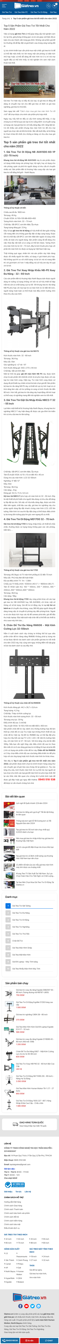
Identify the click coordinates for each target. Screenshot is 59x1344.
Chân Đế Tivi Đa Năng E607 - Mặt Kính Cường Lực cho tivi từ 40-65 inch (35, 1052)
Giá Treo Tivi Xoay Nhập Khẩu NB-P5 (27, 270)
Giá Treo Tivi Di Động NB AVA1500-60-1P (30, 151)
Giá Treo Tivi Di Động (39, 12)
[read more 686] (9, 884)
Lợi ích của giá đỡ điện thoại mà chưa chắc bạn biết (35, 848)
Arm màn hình (35, 1277)
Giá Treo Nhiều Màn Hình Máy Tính (26, 969)
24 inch (46, 1256)
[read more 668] (9, 805)
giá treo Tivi (20, 34)
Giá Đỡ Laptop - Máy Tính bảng (25, 962)
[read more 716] (9, 1104)
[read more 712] (9, 1080)
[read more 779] (38, 1306)
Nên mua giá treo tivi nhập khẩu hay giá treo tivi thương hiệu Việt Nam (35, 839)
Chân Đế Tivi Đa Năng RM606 (24, 625)
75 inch (21, 1243)
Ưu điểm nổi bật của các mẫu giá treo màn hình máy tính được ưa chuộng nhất (34, 866)
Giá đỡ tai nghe (36, 1270)
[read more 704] (9, 1031)
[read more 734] (14, 1185)
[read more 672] (9, 823)
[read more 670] (9, 814)
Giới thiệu (8, 1192)
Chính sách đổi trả (11, 1217)
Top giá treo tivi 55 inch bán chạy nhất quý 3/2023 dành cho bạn (33, 830)
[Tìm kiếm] (48, 5)
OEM (19, 1278)
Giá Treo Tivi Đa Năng (21, 913)
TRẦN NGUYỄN (45, 1148)
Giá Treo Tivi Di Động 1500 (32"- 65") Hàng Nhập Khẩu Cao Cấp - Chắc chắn (33, 1102)
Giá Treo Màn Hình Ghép (22, 948)
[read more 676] (9, 840)
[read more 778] (32, 1306)
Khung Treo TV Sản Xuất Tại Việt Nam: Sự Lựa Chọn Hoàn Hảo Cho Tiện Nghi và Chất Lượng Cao (34, 874)
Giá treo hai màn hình (38, 1273)
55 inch (46, 1239)
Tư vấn (30, 1340)
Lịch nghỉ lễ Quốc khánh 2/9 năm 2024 (31, 803)
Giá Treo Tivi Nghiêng (21, 927)
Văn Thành (9, 1260)
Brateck (20, 1282)
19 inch (33, 1256)
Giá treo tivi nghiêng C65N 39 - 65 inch (32, 1014)
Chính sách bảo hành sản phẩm (17, 1213)
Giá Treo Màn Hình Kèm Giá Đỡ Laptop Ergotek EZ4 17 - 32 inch (35, 1028)
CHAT (50, 1340)
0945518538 (11, 1340)
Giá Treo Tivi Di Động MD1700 (23, 519)
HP (6, 1268)
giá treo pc (9, 1317)
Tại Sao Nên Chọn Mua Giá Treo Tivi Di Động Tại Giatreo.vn (35, 883)
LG (6, 1253)
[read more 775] (29, 1297)
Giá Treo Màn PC (21, 12)
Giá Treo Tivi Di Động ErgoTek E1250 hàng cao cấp (34, 1003)
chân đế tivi (17, 729)
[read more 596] (26, 5)
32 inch (8, 1239)
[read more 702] (9, 1018)
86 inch (33, 1243)
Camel (8, 1264)
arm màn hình (42, 1320)
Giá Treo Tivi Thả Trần (20, 934)
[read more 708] (9, 1055)
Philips (20, 1264)
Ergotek (8, 1282)
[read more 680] (9, 858)
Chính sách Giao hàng (13, 1205)
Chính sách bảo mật (12, 1224)
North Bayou (10, 1271)
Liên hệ (28, 1192)
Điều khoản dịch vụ (11, 1228)
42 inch (21, 1239)
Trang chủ (6, 18)
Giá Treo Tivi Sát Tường (21, 906)
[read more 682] (9, 867)
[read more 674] (9, 832)
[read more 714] (9, 1092)
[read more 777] (26, 1306)
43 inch (33, 1239)
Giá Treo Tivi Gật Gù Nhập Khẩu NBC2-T (29, 400)
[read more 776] (20, 1306)
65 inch (8, 1243)
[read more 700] (9, 1006)
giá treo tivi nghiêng (40, 505)
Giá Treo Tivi (7, 12)
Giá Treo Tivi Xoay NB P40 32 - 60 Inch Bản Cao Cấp (35, 1065)
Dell (19, 1268)
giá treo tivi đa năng (26, 392)
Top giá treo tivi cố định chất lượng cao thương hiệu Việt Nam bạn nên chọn (34, 857)
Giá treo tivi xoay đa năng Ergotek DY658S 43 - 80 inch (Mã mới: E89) (35, 1040)
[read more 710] (9, 1068)
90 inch (46, 1243)
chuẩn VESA (14, 475)
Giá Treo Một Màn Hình (21, 955)
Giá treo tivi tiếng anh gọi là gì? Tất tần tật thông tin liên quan (35, 813)
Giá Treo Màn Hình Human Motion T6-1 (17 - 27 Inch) (35, 1089)
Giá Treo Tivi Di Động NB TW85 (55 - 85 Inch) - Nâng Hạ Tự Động (35, 1077)
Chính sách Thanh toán (13, 1209)
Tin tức (19, 1192)
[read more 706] (9, 1043)
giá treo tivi (48, 1314)
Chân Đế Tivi (17, 941)
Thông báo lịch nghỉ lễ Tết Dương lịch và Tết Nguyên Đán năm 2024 (33, 822)
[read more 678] (9, 849)
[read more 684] (9, 876)
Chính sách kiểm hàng (13, 1221)
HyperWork (10, 1278)
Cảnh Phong (22, 1260)
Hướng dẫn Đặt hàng (12, 1202)
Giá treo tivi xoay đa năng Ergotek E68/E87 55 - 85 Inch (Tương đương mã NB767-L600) (35, 991)
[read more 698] (9, 994)
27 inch (33, 1260)
